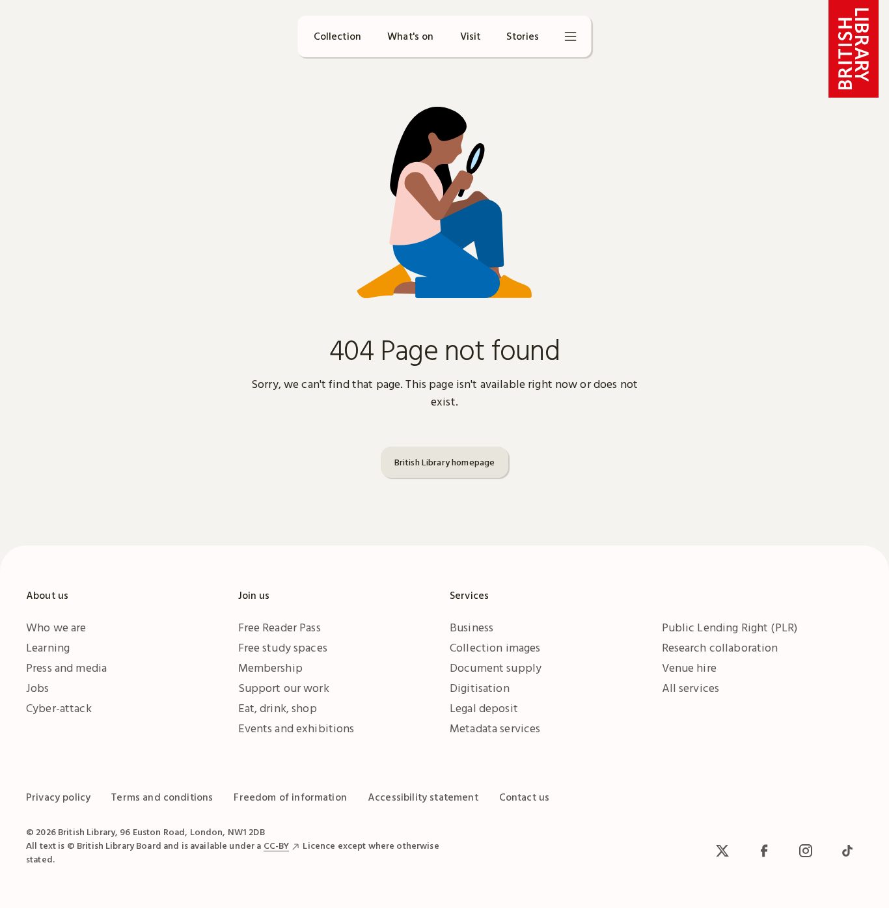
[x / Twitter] (722, 850)
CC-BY (277, 845)
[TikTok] (847, 850)
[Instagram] (805, 850)
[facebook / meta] (764, 850)
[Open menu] (570, 36)
